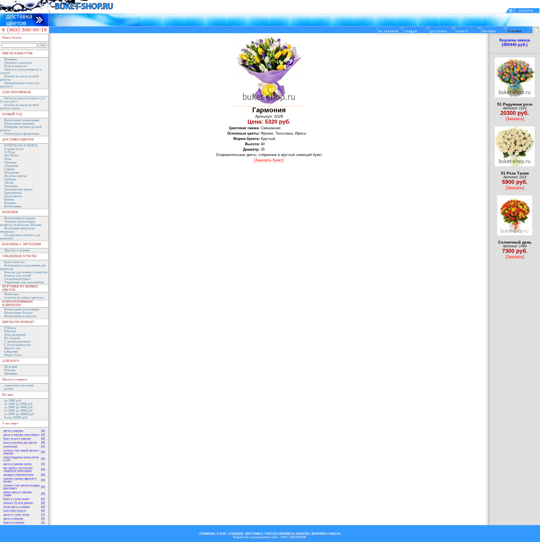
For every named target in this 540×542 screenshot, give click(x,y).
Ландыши (11, 165)
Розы (8, 158)
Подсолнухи (13, 196)
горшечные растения (19, 385)
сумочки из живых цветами (23, 297)
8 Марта (10, 327)
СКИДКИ (236, 533)
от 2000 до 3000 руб (18, 407)
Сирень (9, 169)
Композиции (12, 206)
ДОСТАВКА (254, 533)
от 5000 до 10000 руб (19, 414)
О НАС (222, 533)
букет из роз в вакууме (17, 438)
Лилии (8, 182)
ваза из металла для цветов (20, 442)
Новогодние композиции (21, 120)
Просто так (12, 348)
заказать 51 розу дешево (18, 502)
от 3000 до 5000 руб (18, 410)
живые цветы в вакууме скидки (17, 493)
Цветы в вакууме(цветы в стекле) (21, 71)
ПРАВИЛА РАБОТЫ (294, 533)
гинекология (10, 446)
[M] (43, 430)
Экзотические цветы (18, 189)
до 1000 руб (12, 400)
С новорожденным (17, 341)
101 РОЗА (11, 155)
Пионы (9, 199)
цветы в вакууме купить (17, 464)
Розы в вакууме (15, 66)
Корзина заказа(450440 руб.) (515, 42)
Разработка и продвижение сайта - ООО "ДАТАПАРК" (270, 537)
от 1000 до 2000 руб (18, 403)
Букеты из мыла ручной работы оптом (19, 106)
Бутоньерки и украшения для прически (23, 267)
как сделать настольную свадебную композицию (18, 469)
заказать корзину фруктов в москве (20, 480)
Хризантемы (13, 192)
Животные (11, 294)
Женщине (10, 373)
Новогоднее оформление (21, 133)
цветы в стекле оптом (16, 514)
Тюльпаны (11, 172)
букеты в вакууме (13, 522)
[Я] (43, 510)
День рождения (15, 334)
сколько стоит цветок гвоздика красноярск (21, 487)
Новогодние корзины (19, 123)
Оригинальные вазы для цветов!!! (19, 84)
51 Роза (9, 152)
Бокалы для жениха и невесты (26, 272)
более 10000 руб (15, 417)
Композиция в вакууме (20, 316)
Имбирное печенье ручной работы (21, 128)
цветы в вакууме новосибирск (21, 434)
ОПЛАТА (271, 533)
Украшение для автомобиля (24, 282)
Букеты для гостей (17, 275)
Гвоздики (10, 186)
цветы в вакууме (13, 430)
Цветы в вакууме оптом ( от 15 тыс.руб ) (22, 99)
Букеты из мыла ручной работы (19, 77)
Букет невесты (14, 262)
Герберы (10, 179)
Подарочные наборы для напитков (20, 236)
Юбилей (10, 331)
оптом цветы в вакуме (16, 506)
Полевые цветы (15, 175)
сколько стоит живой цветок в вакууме (21, 452)
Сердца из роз (14, 148)
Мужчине (10, 366)
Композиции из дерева (19, 218)
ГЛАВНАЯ (206, 533)
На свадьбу (12, 338)
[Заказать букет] (269, 160)
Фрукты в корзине (17, 250)
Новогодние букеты (18, 312)
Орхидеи (10, 162)
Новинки (10, 59)
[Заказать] (515, 118)
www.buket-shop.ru (14, 510)
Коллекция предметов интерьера (17, 229)
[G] (43, 446)
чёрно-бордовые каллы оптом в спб (21, 458)
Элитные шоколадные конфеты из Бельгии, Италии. (21, 223)
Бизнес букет (13, 354)
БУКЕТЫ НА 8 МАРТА (21, 145)
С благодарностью (17, 344)
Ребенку (10, 370)
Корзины (10, 202)
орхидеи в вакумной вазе (18, 474)
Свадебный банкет (17, 278)
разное (9, 388)
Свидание (11, 351)
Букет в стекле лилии (16, 499)
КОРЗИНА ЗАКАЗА (326, 533)
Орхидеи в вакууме (18, 62)
